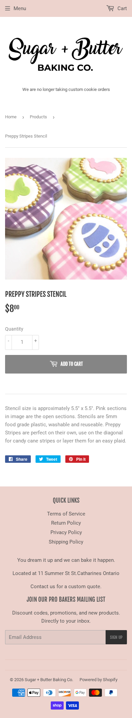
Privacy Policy (66, 532)
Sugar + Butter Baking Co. (49, 679)
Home (11, 116)
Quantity (14, 329)
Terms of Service (66, 514)
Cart (121, 8)
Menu (20, 8)
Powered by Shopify (98, 679)
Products (38, 116)
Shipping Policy (66, 542)
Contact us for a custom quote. (66, 586)
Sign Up (116, 637)
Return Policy (66, 523)
